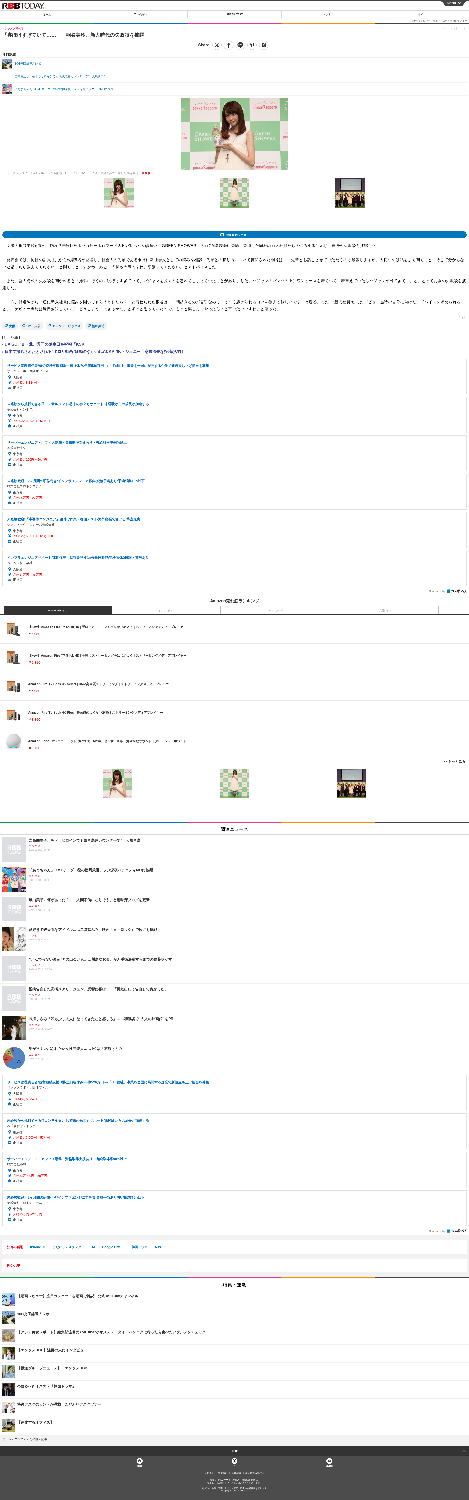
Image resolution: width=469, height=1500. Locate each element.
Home (139, 1466)
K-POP (160, 1246)
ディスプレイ (275, 610)
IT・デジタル (141, 14)
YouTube (329, 1466)
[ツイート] (217, 45)
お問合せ (209, 1473)
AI (93, 1246)
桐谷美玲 (98, 325)
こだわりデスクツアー (68, 1246)
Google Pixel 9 (113, 1246)
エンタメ (328, 14)
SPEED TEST (234, 14)
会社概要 (236, 1473)
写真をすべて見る (237, 234)
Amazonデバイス (57, 610)
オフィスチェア (166, 610)
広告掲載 (223, 1473)
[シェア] (228, 45)
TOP (234, 1451)
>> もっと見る (454, 761)
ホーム (47, 14)
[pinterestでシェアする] (252, 45)
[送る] (240, 45)
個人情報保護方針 (255, 1473)
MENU (451, 3)
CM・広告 (33, 325)
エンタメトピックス (66, 325)
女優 (12, 325)
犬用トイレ (385, 610)
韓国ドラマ (140, 1246)
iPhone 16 (37, 1246)
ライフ (422, 14)
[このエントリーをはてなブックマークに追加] (263, 45)
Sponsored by (437, 591)
